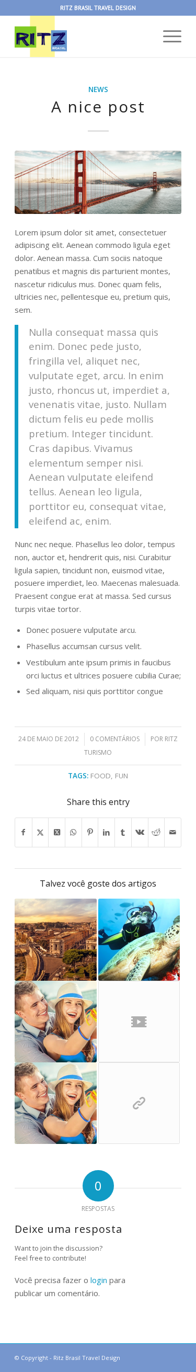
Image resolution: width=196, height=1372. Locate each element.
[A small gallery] (55, 1103)
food (100, 775)
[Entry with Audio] (139, 939)
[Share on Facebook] (23, 832)
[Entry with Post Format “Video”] (139, 1021)
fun (121, 775)
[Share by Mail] (173, 832)
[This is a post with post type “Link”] (139, 1103)
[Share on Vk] (140, 832)
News (98, 89)
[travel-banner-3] (98, 182)
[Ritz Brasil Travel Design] (81, 36)
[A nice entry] (55, 939)
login (98, 1280)
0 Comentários (115, 738)
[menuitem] (167, 36)
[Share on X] (40, 832)
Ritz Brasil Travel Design (86, 1358)
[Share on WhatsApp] (73, 832)
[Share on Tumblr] (123, 832)
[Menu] (167, 36)
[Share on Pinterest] (90, 832)
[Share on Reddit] (156, 832)
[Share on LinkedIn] (106, 832)
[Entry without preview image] (55, 1021)
